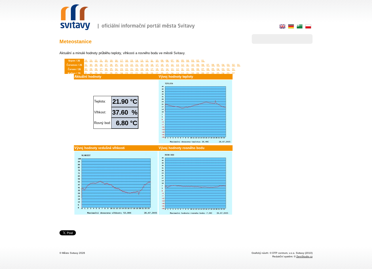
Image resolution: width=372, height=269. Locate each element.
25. (116, 65)
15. (132, 60)
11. (152, 60)
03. (193, 60)
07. (172, 60)
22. (96, 60)
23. (91, 60)
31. (86, 65)
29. (96, 65)
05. (182, 60)
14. (137, 60)
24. (86, 60)
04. (188, 60)
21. (101, 60)
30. (91, 65)
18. (116, 60)
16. (127, 60)
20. (106, 60)
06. (177, 60)
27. (106, 65)
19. (111, 60)
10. (157, 60)
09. (162, 60)
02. (198, 60)
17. (121, 60)
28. (101, 65)
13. (142, 60)
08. (167, 60)
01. (203, 60)
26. (111, 65)
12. (147, 60)
